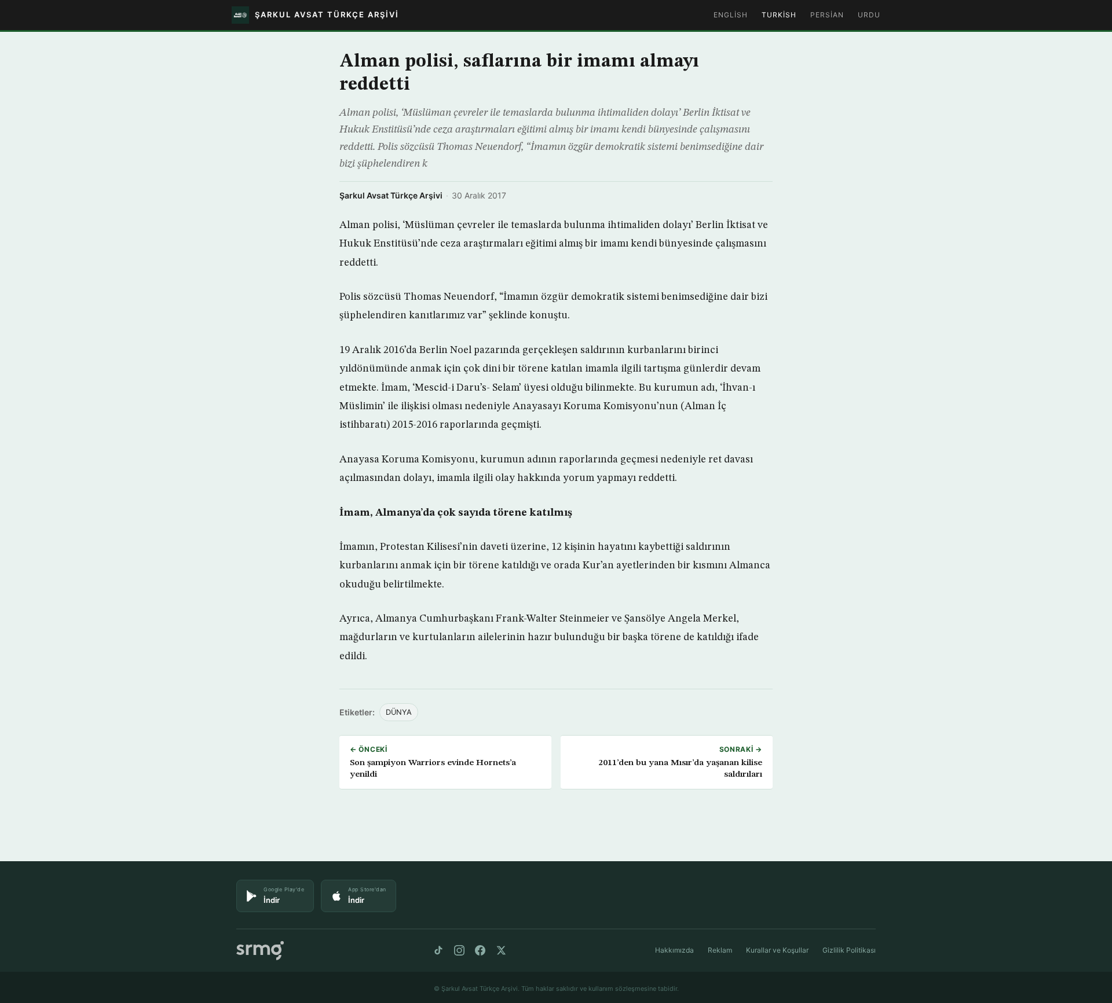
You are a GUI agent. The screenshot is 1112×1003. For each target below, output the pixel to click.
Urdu (869, 14)
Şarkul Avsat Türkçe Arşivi (390, 195)
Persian (827, 14)
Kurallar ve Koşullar (777, 950)
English (731, 14)
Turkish (779, 14)
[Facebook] (480, 950)
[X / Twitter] (501, 950)
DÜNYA (399, 712)
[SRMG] (260, 950)
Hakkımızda (674, 950)
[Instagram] (459, 950)
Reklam (720, 950)
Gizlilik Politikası (849, 950)
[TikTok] (438, 950)
